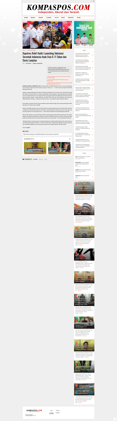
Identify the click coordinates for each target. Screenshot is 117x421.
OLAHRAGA (48, 17)
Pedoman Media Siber (51, 413)
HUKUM (63, 17)
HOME (26, 17)
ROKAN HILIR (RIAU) (31, 50)
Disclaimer (58, 412)
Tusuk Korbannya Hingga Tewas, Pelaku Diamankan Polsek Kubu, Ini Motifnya (83, 257)
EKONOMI (41, 17)
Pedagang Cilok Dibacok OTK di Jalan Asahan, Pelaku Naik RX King (84, 369)
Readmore (89, 199)
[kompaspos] (58, 15)
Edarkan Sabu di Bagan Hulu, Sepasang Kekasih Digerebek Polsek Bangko (84, 279)
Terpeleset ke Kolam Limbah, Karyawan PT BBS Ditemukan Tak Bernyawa (84, 325)
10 (76, 385)
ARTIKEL (79, 17)
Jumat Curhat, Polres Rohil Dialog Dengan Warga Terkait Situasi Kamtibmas (57, 150)
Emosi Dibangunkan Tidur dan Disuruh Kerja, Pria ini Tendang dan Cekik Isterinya (84, 347)
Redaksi (57, 410)
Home (24, 50)
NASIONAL (33, 17)
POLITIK (56, 17)
